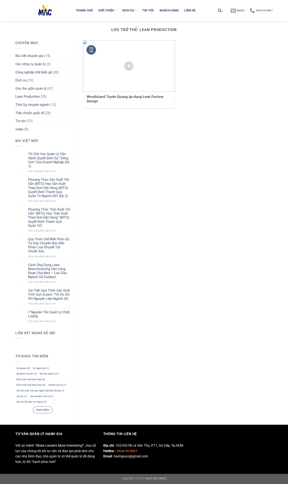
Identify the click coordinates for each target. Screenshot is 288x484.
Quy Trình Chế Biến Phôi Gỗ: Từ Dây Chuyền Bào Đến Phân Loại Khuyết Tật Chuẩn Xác (49, 245)
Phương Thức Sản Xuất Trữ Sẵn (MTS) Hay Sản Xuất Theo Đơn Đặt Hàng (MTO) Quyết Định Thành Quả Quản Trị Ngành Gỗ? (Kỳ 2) (48, 188)
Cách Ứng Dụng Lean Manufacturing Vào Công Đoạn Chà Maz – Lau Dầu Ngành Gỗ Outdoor (47, 271)
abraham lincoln (26, 373)
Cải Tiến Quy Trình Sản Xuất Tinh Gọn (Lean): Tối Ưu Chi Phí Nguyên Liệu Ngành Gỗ (49, 294)
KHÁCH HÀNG (169, 10)
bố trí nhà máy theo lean (30, 385)
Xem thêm (42, 409)
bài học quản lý (49, 373)
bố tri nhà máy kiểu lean (30, 379)
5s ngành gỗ (41, 368)
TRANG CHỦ (84, 10)
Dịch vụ (128, 10)
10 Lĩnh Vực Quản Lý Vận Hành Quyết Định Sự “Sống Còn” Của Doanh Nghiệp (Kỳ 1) (49, 160)
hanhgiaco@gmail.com (131, 456)
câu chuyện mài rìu (41, 396)
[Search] (220, 10)
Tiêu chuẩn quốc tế (29, 113)
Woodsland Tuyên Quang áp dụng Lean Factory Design (125, 99)
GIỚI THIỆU (106, 10)
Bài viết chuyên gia (29, 56)
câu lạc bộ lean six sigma (31, 401)
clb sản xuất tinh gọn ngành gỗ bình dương (40, 390)
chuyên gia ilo (57, 385)
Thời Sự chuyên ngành (32, 105)
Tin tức (148, 10)
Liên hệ (189, 10)
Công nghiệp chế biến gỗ (33, 72)
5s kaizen (23, 368)
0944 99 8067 (127, 451)
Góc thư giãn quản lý (30, 89)
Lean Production (27, 97)
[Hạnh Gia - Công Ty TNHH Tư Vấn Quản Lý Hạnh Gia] (53, 10)
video (19, 129)
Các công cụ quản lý (30, 64)
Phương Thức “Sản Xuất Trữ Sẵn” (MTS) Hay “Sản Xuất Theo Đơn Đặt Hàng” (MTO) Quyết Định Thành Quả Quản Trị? (49, 217)
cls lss (21, 396)
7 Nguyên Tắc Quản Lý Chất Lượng (49, 314)
